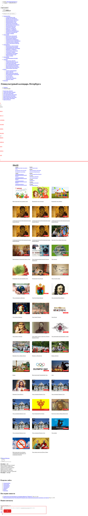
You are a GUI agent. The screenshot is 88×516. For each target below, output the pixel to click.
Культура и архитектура (11, 32)
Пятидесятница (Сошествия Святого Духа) (21, 259)
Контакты (5, 80)
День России (32, 180)
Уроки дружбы (9, 55)
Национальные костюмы (12, 58)
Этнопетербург (6, 16)
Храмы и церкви (10, 33)
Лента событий (9, 71)
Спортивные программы (12, 53)
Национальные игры (11, 26)
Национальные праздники (12, 19)
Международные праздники (12, 67)
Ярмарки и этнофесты (11, 29)
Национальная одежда (11, 21)
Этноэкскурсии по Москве (12, 42)
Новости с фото (9, 79)
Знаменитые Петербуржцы (12, 31)
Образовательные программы (13, 48)
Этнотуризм (6, 34)
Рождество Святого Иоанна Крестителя (60, 413)
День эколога (54, 259)
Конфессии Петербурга (11, 18)
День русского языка (34, 167)
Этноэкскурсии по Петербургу (13, 40)
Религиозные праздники (12, 68)
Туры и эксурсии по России (12, 43)
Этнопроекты (6, 44)
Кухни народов (9, 76)
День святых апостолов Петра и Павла (40, 452)
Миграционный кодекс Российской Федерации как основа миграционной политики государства (26, 497)
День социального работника (35, 170)
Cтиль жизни (9, 75)
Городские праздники (11, 63)
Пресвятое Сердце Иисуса (18, 394)
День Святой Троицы (34, 178)
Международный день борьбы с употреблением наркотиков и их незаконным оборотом (19, 453)
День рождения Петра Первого (36, 174)
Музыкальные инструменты (12, 24)
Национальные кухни (11, 22)
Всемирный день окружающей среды (20, 278)
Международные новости (12, 73)
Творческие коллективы (11, 23)
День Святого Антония (34, 182)
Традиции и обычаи (10, 27)
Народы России (7, 99)
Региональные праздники (12, 65)
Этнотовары (6, 57)
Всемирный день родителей (20, 170)
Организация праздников (12, 47)
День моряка (54, 433)
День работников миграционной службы (60, 336)
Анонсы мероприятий (11, 70)
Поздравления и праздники (12, 74)
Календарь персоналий (11, 36)
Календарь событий (10, 60)
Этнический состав (10, 17)
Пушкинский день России (37, 278)
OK (7, 511)
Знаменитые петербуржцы (12, 39)
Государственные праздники (12, 64)
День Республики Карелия (35, 171)
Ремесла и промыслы (11, 28)
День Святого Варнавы (34, 176)
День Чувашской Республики (38, 413)
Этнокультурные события (12, 62)
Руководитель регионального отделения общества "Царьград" (18, 496)
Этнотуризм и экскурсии (12, 50)
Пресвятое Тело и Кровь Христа (19, 355)
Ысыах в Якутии (55, 355)
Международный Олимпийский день (40, 375)
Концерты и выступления (12, 45)
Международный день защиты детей (21, 168)
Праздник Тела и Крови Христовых (59, 240)
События (5, 59)
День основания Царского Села (38, 394)
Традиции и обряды (10, 52)
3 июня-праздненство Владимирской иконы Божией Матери (21, 175)
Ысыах (14, 375)
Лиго (53, 375)
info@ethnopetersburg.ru (11, 1)
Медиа (4, 69)
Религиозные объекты (11, 38)
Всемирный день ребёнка (20, 171)
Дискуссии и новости (11, 78)
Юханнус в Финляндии (37, 355)
